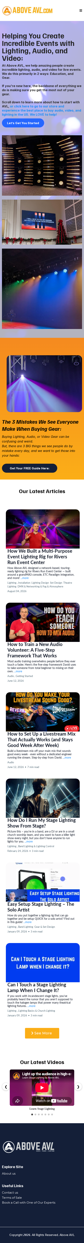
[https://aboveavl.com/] (42, 1147)
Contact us (10, 1192)
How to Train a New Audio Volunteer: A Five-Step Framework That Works (35, 650)
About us (8, 1173)
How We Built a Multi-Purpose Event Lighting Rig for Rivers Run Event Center (39, 557)
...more (25, 578)
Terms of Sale (12, 1197)
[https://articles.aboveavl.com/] (27, 10)
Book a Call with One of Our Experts (28, 1202)
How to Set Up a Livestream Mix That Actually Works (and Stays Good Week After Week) (41, 740)
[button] (81, 10)
